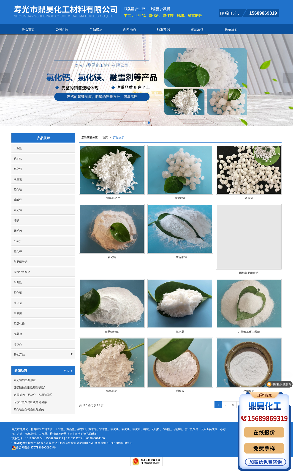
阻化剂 (18, 292)
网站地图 (82, 443)
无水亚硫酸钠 (22, 272)
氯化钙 (18, 168)
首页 (105, 137)
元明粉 (18, 230)
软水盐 (18, 158)
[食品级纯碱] (112, 303)
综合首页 (28, 29)
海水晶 (18, 344)
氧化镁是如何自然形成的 (29, 409)
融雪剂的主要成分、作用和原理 (33, 394)
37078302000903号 (36, 447)
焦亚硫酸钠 (20, 261)
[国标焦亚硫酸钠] (249, 237)
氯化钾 (18, 251)
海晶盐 (18, 334)
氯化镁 (18, 189)
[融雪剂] (249, 170)
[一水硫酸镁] (180, 229)
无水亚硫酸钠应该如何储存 (30, 402)
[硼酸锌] (180, 362)
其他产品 (19, 354)
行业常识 (163, 29)
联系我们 (231, 29)
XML (91, 443)
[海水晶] (180, 303)
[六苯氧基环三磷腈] (249, 303)
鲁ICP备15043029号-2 (118, 443)
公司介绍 (62, 29)
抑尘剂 (18, 303)
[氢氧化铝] (112, 362)
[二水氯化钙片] (112, 170)
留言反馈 (197, 29)
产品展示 (96, 29)
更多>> (68, 370)
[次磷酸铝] (249, 362)
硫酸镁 (18, 199)
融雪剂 (18, 179)
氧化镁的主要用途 (25, 380)
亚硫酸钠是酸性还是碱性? (30, 387)
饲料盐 (18, 282)
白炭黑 (18, 313)
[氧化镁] (112, 229)
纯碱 (16, 220)
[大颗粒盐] (180, 170)
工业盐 (18, 148)
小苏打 (18, 241)
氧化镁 (18, 210)
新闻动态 (129, 29)
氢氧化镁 (19, 323)
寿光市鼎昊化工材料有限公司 (58, 443)
